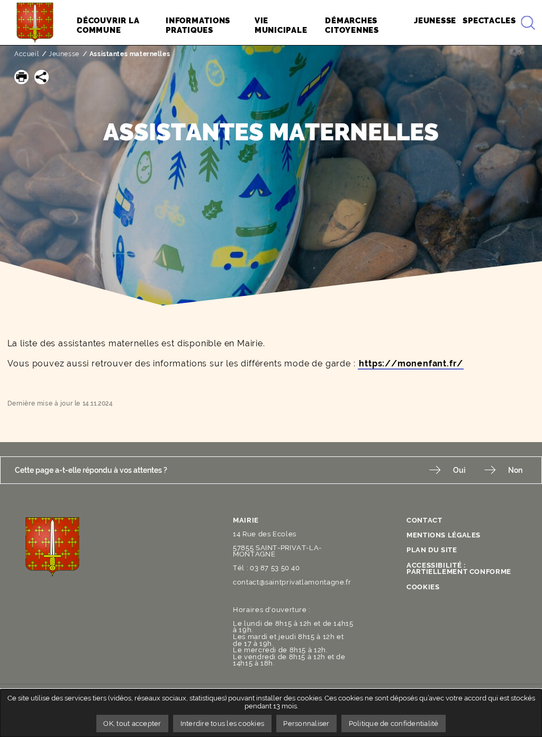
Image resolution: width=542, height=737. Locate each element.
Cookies (422, 587)
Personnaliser (306, 723)
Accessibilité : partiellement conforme (458, 568)
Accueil (26, 54)
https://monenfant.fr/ (411, 363)
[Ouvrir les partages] (41, 77)
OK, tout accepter (132, 723)
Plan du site (431, 550)
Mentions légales (443, 535)
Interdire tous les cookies (222, 723)
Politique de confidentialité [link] (394, 723)
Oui (459, 469)
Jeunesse (64, 54)
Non (515, 469)
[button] (21, 77)
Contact (424, 520)
